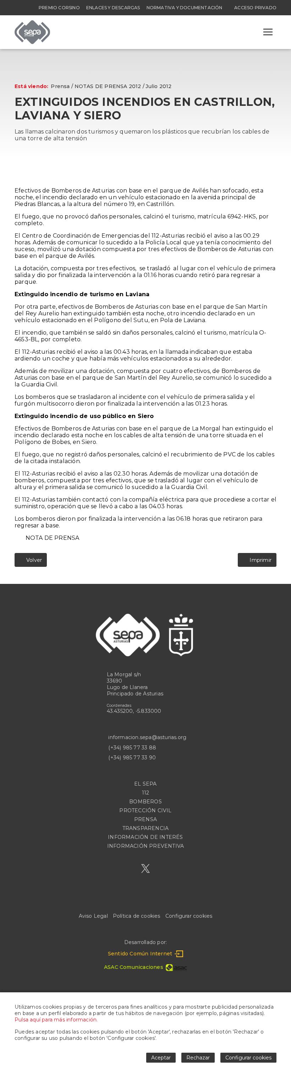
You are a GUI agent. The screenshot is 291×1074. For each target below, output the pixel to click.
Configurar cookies (189, 916)
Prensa (60, 86)
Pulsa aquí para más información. (56, 1019)
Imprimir (259, 560)
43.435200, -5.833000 (134, 711)
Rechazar (198, 1057)
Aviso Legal (93, 916)
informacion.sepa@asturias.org (147, 737)
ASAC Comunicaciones (133, 967)
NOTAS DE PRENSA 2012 (108, 86)
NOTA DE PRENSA (52, 538)
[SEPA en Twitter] (145, 868)
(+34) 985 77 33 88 (132, 747)
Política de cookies (136, 916)
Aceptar (161, 1057)
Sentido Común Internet (140, 953)
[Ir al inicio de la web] (32, 42)
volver (32, 560)
